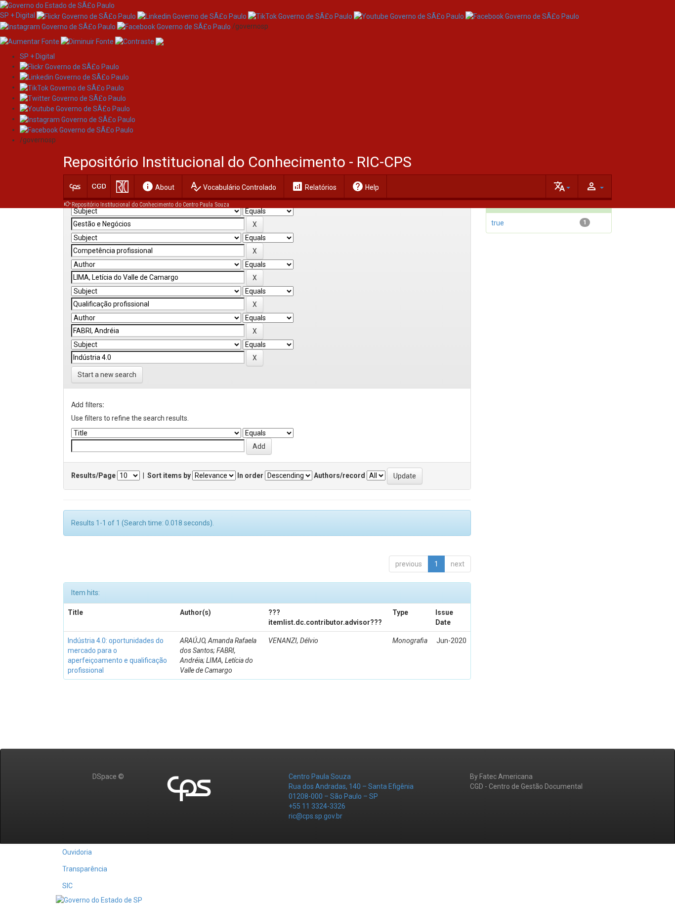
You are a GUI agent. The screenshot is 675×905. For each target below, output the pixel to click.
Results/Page (93, 475)
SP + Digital (17, 15)
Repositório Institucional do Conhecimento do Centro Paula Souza (150, 204)
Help (365, 186)
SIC (67, 886)
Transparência (84, 869)
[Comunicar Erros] (160, 41)
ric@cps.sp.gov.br (315, 816)
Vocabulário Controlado (233, 186)
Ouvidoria (77, 852)
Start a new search (107, 375)
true (497, 223)
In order (250, 475)
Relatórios (314, 186)
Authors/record (339, 475)
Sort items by (169, 475)
